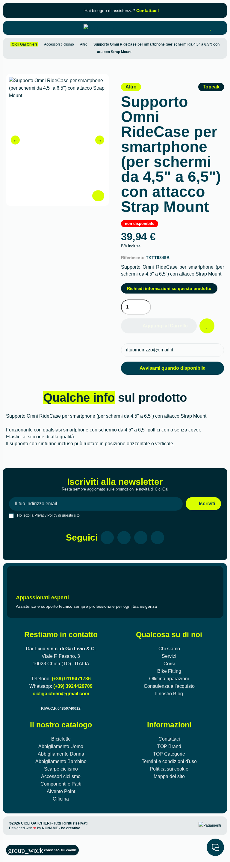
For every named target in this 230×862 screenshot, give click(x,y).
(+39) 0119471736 (71, 678)
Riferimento (133, 257)
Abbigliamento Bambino (61, 761)
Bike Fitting (169, 671)
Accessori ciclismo (61, 776)
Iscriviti (206, 503)
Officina (61, 798)
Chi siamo (169, 648)
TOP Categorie (169, 753)
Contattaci (169, 738)
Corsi (169, 663)
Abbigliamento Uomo (60, 746)
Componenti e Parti (60, 783)
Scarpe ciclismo (61, 768)
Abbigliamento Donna (61, 753)
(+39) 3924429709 (73, 686)
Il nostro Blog (169, 693)
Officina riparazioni (169, 678)
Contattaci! (147, 10)
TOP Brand (169, 746)
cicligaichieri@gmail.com (61, 693)
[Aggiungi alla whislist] (206, 325)
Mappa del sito (169, 776)
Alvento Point (61, 791)
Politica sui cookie (169, 768)
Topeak (211, 86)
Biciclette (61, 738)
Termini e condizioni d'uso (169, 761)
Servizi (169, 656)
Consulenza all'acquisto (169, 686)
